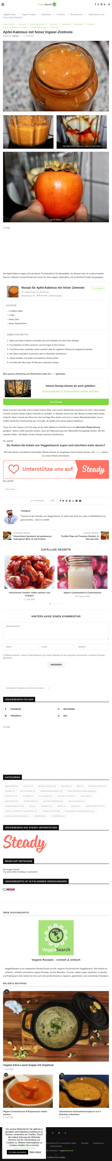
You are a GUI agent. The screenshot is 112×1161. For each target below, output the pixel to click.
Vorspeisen (40, 816)
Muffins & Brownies (53, 801)
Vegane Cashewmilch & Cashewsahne (82, 592)
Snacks (76, 806)
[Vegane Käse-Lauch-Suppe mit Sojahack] (56, 1026)
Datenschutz (56, 1146)
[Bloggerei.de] (9, 890)
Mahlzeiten (46, 14)
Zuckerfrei (54, 27)
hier (53, 374)
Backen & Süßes (47, 786)
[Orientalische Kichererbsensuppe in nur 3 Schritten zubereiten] (84, 1091)
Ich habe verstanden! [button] (17, 1152)
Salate (61, 806)
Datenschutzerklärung (23, 1148)
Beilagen (66, 786)
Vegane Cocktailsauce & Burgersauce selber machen (25, 1113)
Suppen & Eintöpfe (95, 806)
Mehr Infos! (35, 1152)
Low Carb (85, 796)
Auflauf (28, 786)
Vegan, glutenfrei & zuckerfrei (15, 27)
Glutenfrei (66, 24)
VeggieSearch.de (66, 1151)
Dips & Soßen (27, 791)
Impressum (98, 1143)
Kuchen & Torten (66, 796)
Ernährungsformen (37, 24)
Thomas (15, 36)
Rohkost (90, 24)
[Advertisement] (56, 250)
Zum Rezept (56, 402)
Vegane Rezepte (29, 14)
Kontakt (84, 1143)
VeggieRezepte (9, 14)
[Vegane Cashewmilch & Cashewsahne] (82, 572)
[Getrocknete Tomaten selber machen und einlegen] (30, 572)
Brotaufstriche (76, 14)
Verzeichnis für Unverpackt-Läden (60, 1143)
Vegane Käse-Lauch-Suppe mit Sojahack (28, 1065)
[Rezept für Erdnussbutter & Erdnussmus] (18, 382)
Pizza (32, 806)
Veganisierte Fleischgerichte (79, 811)
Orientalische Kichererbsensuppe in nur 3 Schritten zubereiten (80, 1113)
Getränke (28, 796)
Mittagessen (30, 801)
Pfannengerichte (14, 806)
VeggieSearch (86, 968)
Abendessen (11, 786)
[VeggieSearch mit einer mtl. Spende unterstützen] (56, 462)
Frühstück (60, 14)
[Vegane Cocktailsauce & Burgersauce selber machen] (28, 1091)
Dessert (22, 24)
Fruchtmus (10, 489)
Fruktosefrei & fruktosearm (81, 791)
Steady (98, 452)
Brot (80, 786)
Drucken (99, 288)
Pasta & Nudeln (76, 801)
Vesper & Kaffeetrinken (17, 816)
